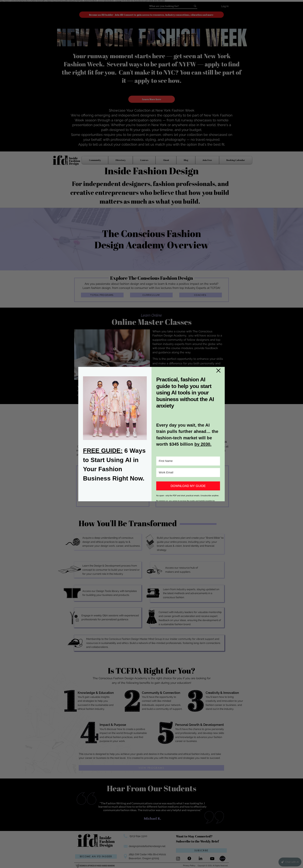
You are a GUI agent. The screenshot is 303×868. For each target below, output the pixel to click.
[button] (218, 370)
